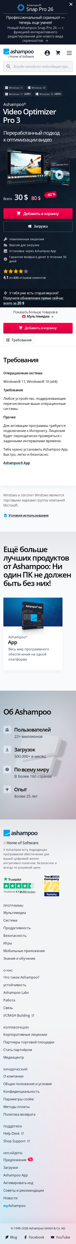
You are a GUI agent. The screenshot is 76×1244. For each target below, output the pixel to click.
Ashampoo (14, 1206)
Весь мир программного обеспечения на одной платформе (28, 654)
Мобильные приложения (24, 950)
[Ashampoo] (20, 833)
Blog (13, 1237)
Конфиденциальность (21, 1091)
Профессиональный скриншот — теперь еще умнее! (35, 20)
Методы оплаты (16, 1106)
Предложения (17, 1159)
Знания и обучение (19, 958)
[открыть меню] (69, 53)
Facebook (36, 1237)
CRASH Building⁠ (16, 1015)
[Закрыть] (71, 4)
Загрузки (10, 1167)
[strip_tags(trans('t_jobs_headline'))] (51, 886)
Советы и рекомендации (23, 1190)
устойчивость (14, 985)
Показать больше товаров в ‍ (35, 314)
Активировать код (18, 1182)
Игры (7, 943)
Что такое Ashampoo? (21, 977)
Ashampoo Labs (16, 992)
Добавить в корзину (41, 213)
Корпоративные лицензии (25, 1034)
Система (10, 920)
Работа (9, 1000)
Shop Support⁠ (14, 1141)
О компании (13, 1076)
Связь (8, 1007)
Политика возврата (19, 1114)
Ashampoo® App (16, 463)
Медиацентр (13, 1057)
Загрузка (40, 226)
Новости (10, 1198)
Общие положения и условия (27, 1084)
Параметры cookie (18, 1099)
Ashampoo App (15, 1175)
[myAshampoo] (47, 53)
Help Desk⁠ (11, 1133)
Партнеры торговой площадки (28, 1042)
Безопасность (14, 935)
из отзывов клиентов (24, 277)
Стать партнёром (17, 1049)
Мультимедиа (14, 912)
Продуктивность (17, 928)
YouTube (63, 1237)
